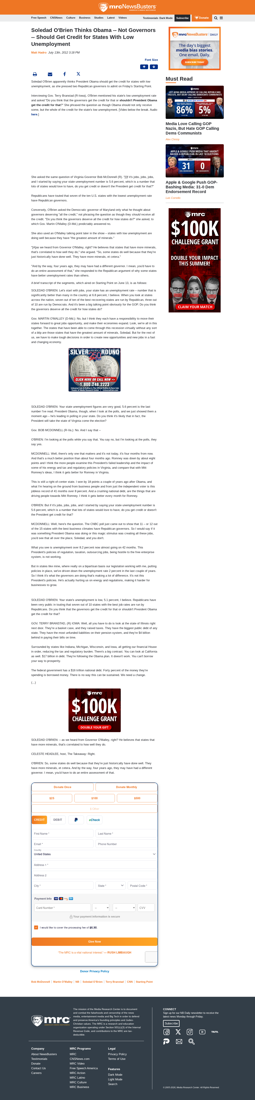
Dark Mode (166, 18)
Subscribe (182, 18)
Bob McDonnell (40, 981)
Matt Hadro (38, 52)
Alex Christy (173, 139)
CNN (130, 981)
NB (77, 981)
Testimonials (150, 18)
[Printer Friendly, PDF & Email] (50, 75)
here (34, 114)
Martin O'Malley (62, 981)
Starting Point (144, 981)
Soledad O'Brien (93, 981)
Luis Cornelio (173, 197)
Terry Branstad (115, 981)
